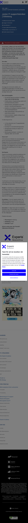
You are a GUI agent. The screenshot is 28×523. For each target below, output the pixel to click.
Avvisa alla (14, 270)
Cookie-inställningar (14, 277)
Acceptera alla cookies (14, 274)
